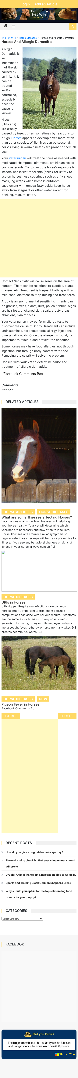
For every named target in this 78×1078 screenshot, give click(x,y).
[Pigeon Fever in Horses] (39, 663)
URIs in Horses (14, 602)
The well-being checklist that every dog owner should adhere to (40, 863)
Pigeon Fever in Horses (21, 704)
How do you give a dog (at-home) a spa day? (34, 852)
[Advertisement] (39, 238)
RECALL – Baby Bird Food (13, 716)
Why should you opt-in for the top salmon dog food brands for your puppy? (39, 894)
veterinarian (17, 158)
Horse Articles (18, 512)
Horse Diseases (54, 512)
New (43, 699)
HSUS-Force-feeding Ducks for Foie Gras (68, 716)
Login (25, 4)
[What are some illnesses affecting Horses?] (39, 455)
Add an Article (46, 4)
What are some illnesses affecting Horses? (37, 517)
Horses (16, 138)
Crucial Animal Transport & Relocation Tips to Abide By (41, 874)
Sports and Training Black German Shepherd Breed (38, 882)
